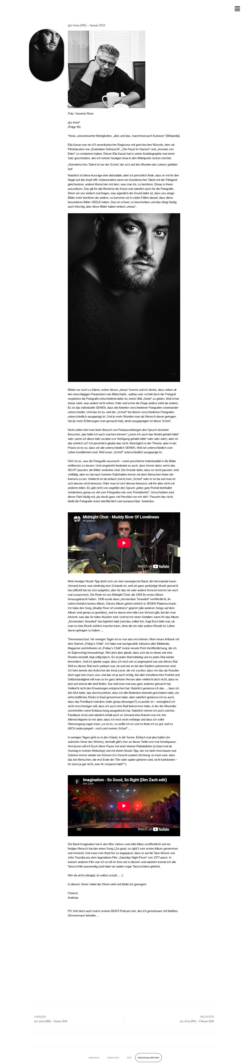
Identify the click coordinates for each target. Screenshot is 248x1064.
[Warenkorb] (212, 1057)
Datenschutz (113, 1057)
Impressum (94, 1057)
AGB (129, 1057)
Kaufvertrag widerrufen (148, 1057)
